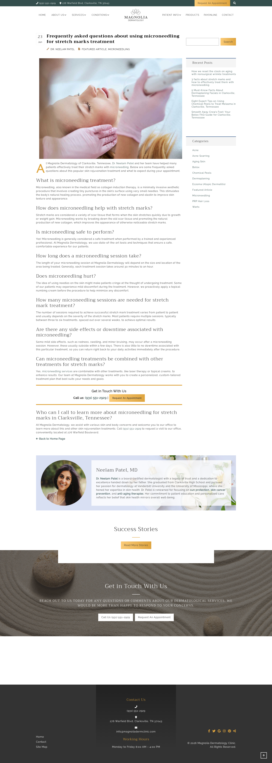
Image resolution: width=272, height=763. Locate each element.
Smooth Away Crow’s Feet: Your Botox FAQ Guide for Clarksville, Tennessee (211, 115)
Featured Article (94, 49)
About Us (57, 15)
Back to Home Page (51, 438)
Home (42, 15)
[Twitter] (214, 731)
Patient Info (170, 15)
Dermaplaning (201, 178)
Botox (196, 167)
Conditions (99, 15)
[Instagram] (224, 731)
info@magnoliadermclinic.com (136, 731)
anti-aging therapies (130, 493)
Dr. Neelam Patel (62, 49)
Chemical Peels (201, 172)
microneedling (119, 167)
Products (192, 15)
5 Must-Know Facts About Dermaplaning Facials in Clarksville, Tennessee (213, 93)
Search (228, 41)
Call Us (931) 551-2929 (115, 617)
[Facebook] (209, 731)
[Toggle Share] (234, 731)
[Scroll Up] (263, 756)
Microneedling (119, 49)
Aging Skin (198, 161)
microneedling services (57, 371)
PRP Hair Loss (200, 201)
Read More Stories (136, 545)
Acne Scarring (201, 155)
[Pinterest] (229, 731)
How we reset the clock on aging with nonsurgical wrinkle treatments (214, 73)
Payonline (210, 15)
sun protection (199, 489)
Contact (228, 15)
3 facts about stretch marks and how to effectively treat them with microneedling (213, 82)
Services (78, 15)
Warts (195, 206)
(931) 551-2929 (96, 397)
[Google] (219, 731)
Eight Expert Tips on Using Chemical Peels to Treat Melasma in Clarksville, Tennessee (214, 104)
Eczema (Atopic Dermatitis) (209, 184)
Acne (195, 150)
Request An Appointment (212, 3)
